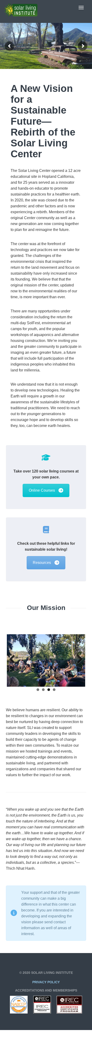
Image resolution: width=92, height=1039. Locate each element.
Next (78, 659)
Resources (42, 563)
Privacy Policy (46, 982)
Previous (14, 659)
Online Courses (42, 490)
